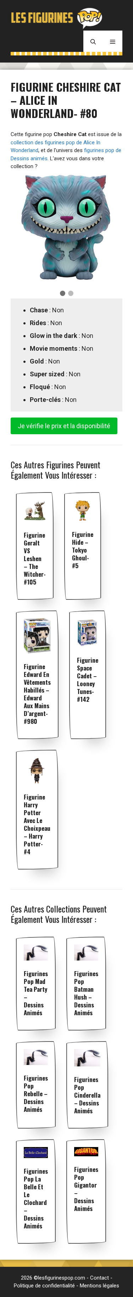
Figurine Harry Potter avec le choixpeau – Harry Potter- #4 (37, 824)
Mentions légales (99, 1285)
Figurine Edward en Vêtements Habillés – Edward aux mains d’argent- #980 (37, 694)
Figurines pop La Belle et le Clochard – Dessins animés (36, 1198)
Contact (99, 1278)
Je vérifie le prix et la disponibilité (64, 426)
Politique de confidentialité (44, 1285)
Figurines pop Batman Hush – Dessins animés (86, 993)
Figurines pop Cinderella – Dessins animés (87, 1095)
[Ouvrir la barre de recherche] (93, 41)
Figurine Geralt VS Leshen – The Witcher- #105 (35, 558)
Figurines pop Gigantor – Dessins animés (86, 1189)
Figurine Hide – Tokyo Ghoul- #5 (82, 550)
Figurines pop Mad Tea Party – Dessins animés (36, 993)
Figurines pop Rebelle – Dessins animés (36, 1093)
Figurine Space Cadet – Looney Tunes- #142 (87, 680)
